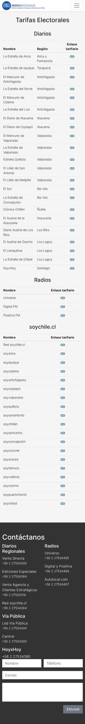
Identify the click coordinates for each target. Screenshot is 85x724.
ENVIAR (73, 709)
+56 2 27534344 (14, 628)
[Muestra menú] (77, 5)
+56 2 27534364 (14, 576)
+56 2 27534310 (14, 595)
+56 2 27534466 (57, 571)
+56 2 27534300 (14, 563)
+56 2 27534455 (57, 558)
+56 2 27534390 (16, 656)
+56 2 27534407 (57, 584)
